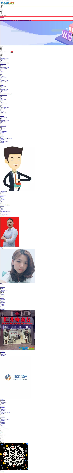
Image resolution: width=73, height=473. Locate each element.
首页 (1, 20)
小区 (20, 20)
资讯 (30, 20)
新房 (3, 20)
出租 (8, 20)
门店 (22, 20)
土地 (18, 20)
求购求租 (27, 20)
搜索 (11, 51)
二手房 (5, 20)
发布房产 (2, 17)
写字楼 (12, 20)
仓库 (16, 20)
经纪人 (24, 20)
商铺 (10, 20)
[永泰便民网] (7, 4)
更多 (1, 56)
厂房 (14, 20)
